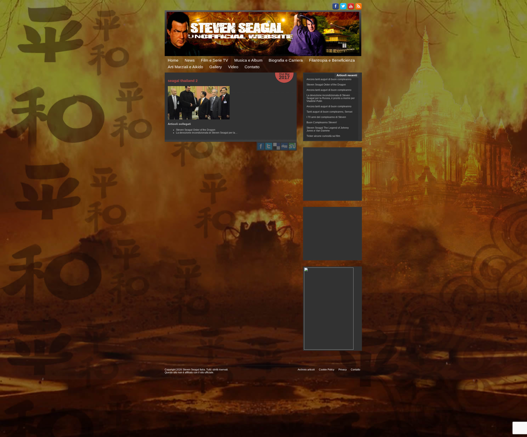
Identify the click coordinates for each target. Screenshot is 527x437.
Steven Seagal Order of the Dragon (326, 84)
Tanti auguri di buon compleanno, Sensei (329, 111)
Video (233, 67)
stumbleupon (292, 146)
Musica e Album (248, 60)
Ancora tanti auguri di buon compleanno (329, 79)
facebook (261, 146)
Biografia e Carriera (286, 60)
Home (173, 60)
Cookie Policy (326, 369)
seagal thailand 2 (183, 81)
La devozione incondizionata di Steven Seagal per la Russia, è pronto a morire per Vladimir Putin (331, 98)
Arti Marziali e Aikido (185, 67)
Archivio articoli (306, 369)
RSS (358, 6)
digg (284, 146)
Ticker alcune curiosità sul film (323, 136)
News (190, 60)
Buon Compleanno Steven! (322, 122)
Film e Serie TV (214, 60)
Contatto (252, 67)
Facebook (335, 6)
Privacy (342, 369)
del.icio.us (276, 146)
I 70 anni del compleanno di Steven (326, 117)
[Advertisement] (332, 174)
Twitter (343, 6)
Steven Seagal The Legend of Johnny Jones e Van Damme (328, 129)
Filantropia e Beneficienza (332, 60)
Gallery (215, 67)
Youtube (351, 6)
